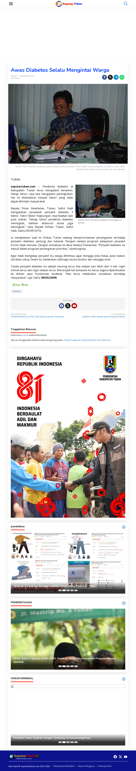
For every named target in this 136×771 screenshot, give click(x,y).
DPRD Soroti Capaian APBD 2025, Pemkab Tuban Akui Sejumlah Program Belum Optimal (64, 660)
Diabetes (16, 291)
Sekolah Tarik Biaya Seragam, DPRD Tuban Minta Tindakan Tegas (54, 586)
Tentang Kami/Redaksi (64, 766)
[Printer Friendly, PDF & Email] (20, 284)
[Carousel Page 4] (72, 590)
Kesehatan (15, 78)
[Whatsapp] (121, 77)
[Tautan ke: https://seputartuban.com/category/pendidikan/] (124, 527)
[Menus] (11, 4)
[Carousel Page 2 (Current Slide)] (64, 590)
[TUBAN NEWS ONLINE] (68, 3)
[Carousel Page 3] (68, 590)
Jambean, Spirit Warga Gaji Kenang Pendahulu (103, 315)
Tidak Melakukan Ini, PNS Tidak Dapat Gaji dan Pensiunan (37, 315)
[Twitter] (67, 305)
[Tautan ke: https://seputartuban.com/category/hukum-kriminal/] (124, 679)
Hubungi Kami (105, 766)
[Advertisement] (68, 35)
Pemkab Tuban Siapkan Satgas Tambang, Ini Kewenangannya (51, 738)
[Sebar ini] (104, 77)
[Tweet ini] (110, 77)
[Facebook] (61, 305)
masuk (25, 335)
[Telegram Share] (116, 77)
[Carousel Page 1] (60, 590)
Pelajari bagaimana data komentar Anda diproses (87, 340)
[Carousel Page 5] (76, 590)
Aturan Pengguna (86, 766)
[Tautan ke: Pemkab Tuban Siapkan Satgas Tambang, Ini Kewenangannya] (68, 715)
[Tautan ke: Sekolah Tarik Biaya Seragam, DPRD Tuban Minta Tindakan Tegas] (68, 563)
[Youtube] (74, 305)
